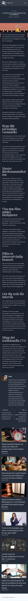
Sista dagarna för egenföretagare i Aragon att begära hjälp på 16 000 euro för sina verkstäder (14, 475)
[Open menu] (25, 3)
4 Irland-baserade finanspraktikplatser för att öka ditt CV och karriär (13, 556)
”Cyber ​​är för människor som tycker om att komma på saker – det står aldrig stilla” (13, 530)
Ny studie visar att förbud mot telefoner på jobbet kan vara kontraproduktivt (7, 414)
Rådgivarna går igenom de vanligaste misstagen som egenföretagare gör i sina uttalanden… (20, 415)
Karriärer (14, 10)
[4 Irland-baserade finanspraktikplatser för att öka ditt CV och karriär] (14, 545)
